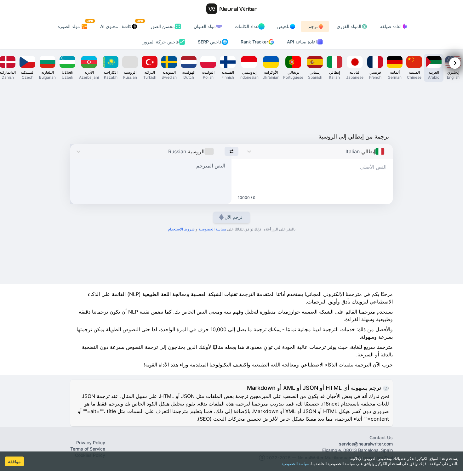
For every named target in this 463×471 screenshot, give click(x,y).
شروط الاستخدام (181, 229)
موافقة (14, 461)
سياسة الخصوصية (295, 463)
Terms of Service (87, 448)
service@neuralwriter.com (366, 443)
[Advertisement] (231, 106)
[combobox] (386, 151)
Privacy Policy (90, 442)
